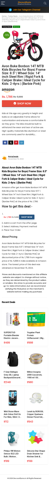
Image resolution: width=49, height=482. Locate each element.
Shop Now (24, 103)
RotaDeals (13, 156)
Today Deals (13, 16)
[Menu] (3, 3)
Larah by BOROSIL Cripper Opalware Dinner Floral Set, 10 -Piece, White (35, 414)
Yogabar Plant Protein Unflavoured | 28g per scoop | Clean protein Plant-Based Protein (36, 335)
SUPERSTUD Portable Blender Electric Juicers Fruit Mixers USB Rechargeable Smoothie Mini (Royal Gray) (11, 335)
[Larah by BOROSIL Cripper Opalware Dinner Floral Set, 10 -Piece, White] (36, 398)
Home (4, 16)
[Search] (45, 3)
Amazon (16, 27)
